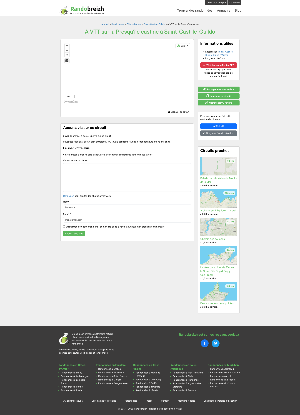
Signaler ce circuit (179, 111)
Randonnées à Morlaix (109, 379)
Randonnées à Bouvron (184, 390)
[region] (127, 73)
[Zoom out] (67, 50)
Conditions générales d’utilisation (220, 400)
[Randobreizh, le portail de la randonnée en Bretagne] (82, 10)
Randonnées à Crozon (109, 369)
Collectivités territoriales (104, 400)
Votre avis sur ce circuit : (75, 160)
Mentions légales (186, 400)
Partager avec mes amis (219, 89)
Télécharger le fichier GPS (220, 65)
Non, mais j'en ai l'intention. (219, 133)
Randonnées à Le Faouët (222, 379)
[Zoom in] (67, 45)
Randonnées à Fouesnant (111, 372)
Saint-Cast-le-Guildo (154, 24)
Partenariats (131, 400)
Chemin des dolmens (212, 238)
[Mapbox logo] (71, 101)
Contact (165, 400)
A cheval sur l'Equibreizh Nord (218, 210)
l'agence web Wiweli (171, 408)
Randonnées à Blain (183, 376)
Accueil (105, 24)
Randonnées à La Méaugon (75, 376)
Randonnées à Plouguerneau (113, 383)
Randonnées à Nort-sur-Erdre (188, 372)
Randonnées (117, 24)
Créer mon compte (216, 2)
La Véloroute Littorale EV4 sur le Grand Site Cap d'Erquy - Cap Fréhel (217, 271)
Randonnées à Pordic (72, 386)
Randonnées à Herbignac (186, 379)
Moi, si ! (219, 126)
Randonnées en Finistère (111, 365)
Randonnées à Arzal (220, 376)
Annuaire (223, 10)
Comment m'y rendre (220, 102)
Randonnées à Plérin (71, 390)
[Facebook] (205, 343)
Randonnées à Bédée (146, 383)
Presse (149, 400)
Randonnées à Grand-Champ (225, 372)
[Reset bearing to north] (67, 54)
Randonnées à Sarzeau (222, 369)
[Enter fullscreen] (67, 61)
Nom (66, 201)
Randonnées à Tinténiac (148, 386)
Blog (238, 10)
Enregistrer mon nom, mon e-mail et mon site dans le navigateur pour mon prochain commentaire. (115, 226)
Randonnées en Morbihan (223, 365)
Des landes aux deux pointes (217, 303)
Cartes (184, 45)
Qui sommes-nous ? (73, 400)
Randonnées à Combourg (149, 379)
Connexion (234, 2)
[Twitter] (216, 343)
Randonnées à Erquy (71, 372)
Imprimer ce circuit (220, 96)
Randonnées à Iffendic (147, 390)
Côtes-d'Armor (134, 24)
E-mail (67, 214)
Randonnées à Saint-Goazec (112, 376)
